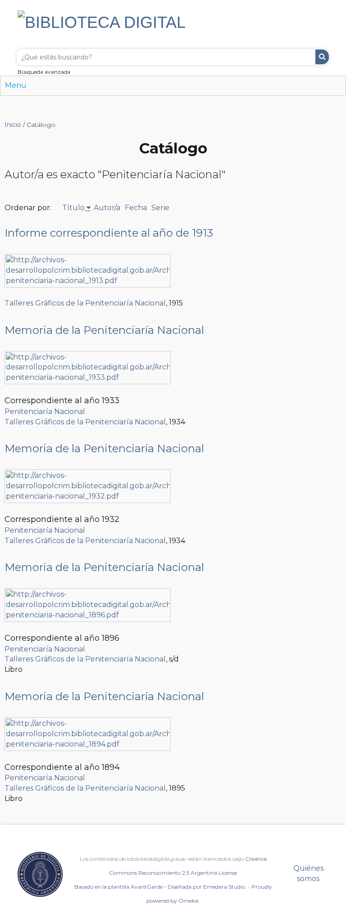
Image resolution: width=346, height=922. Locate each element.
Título (73, 207)
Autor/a (107, 207)
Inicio (13, 125)
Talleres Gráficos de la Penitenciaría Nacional (85, 303)
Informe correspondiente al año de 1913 (109, 232)
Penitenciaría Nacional (45, 411)
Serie (160, 207)
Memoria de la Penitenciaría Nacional (104, 330)
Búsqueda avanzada (44, 71)
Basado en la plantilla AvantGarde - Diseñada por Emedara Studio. (160, 886)
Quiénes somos (308, 873)
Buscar (322, 56)
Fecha (136, 207)
